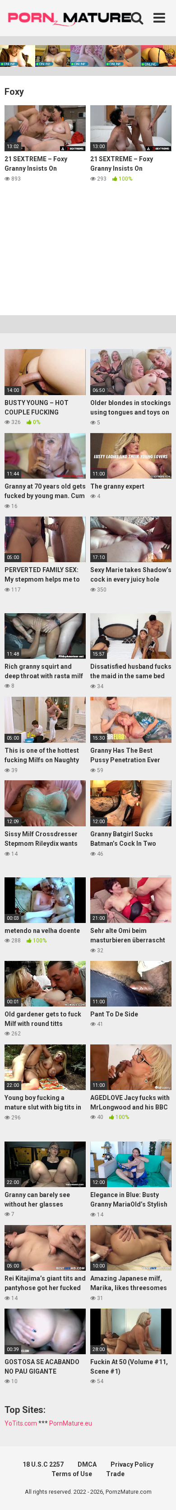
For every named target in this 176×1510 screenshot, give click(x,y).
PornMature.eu (70, 1423)
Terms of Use (71, 1473)
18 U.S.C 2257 (43, 1464)
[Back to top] (159, 1491)
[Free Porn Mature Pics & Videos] (72, 18)
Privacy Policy (132, 1464)
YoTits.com (21, 1423)
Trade (115, 1473)
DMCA (87, 1464)
